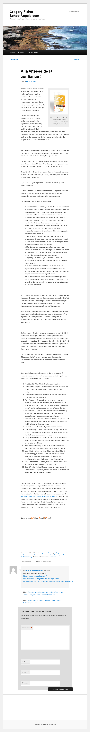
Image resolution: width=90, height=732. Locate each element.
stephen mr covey (26, 557)
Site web (25, 683)
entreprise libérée (33, 555)
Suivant (77, 59)
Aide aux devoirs (33, 52)
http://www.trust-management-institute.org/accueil (41, 578)
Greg (57, 553)
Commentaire (27, 628)
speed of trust (62, 555)
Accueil (12, 52)
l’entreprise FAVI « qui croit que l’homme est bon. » (39, 496)
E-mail (25, 672)
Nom (25, 661)
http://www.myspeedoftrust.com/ (35, 576)
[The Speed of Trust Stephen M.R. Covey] (58, 102)
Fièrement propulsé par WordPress (45, 724)
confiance (24, 555)
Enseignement (43, 553)
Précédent (14, 59)
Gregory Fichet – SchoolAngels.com (24, 13)
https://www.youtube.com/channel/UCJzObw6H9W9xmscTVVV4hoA (48, 581)
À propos (21, 52)
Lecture (50, 553)
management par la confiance (48, 555)
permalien (53, 557)
